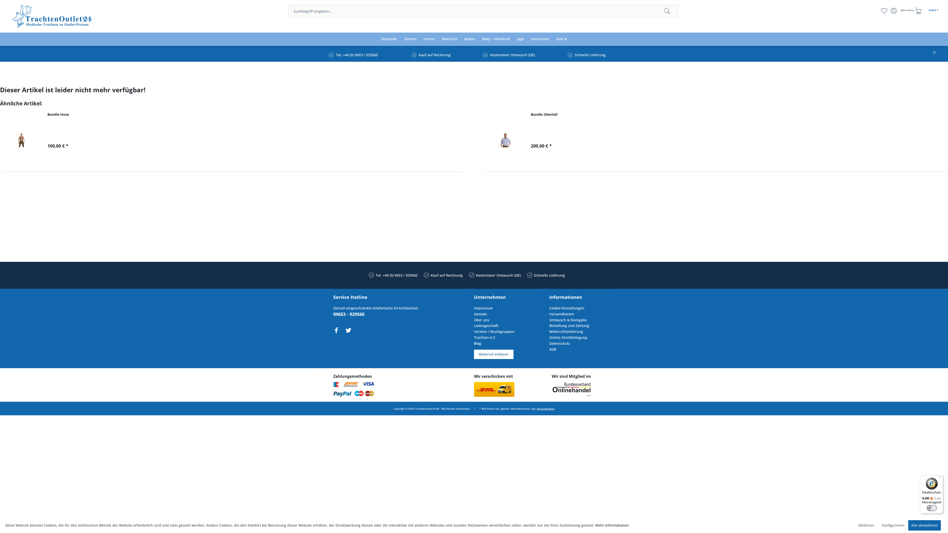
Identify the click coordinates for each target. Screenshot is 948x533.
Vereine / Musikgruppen (494, 331)
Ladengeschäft (486, 325)
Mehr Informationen (612, 525)
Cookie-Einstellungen (566, 308)
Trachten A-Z (484, 337)
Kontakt (480, 314)
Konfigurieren (893, 525)
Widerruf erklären (494, 354)
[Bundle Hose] (21, 140)
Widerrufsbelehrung (566, 331)
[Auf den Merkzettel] (257, 163)
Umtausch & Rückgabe (568, 320)
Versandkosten (561, 314)
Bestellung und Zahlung (569, 325)
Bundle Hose (58, 114)
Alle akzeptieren (924, 525)
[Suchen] (667, 11)
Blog (477, 343)
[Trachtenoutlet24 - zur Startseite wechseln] (52, 16)
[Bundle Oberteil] (505, 140)
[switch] (932, 508)
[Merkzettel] (883, 11)
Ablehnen (866, 525)
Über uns (481, 320)
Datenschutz (559, 343)
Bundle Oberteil (544, 114)
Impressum (483, 308)
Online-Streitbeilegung (568, 337)
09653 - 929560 (348, 314)
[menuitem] (483, 11)
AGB (552, 349)
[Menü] (940, 478)
